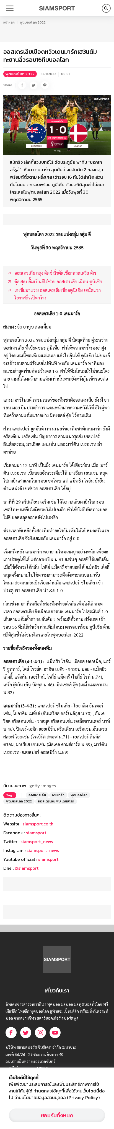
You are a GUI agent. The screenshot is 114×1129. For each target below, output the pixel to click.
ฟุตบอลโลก (79, 795)
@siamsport (26, 868)
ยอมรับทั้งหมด (57, 1115)
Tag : (10, 795)
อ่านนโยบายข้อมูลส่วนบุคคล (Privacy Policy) (57, 1097)
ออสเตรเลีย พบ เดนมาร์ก (56, 801)
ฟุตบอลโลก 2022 (33, 22)
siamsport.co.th (37, 823)
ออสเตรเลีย (37, 795)
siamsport (36, 832)
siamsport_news (36, 841)
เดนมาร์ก (58, 795)
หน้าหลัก (9, 22)
